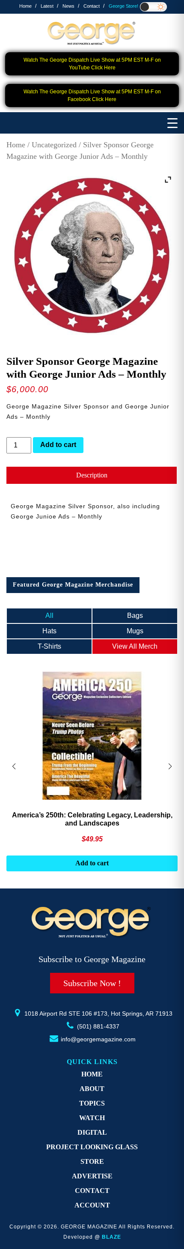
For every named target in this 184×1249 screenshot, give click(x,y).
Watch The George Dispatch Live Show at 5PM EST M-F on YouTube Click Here (92, 64)
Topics (92, 1103)
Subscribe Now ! (92, 983)
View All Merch (134, 646)
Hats (49, 631)
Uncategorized (54, 144)
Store (92, 1161)
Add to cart (58, 444)
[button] (170, 766)
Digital (92, 1132)
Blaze (111, 1237)
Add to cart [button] (92, 863)
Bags (135, 615)
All (49, 615)
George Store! (123, 6)
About (92, 1088)
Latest (47, 6)
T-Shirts (49, 646)
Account (92, 1205)
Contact (91, 6)
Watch (92, 1117)
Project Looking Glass (92, 1147)
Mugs (135, 631)
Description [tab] (91, 475)
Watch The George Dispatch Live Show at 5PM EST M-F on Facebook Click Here (92, 95)
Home (25, 6)
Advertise (92, 1176)
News (68, 6)
